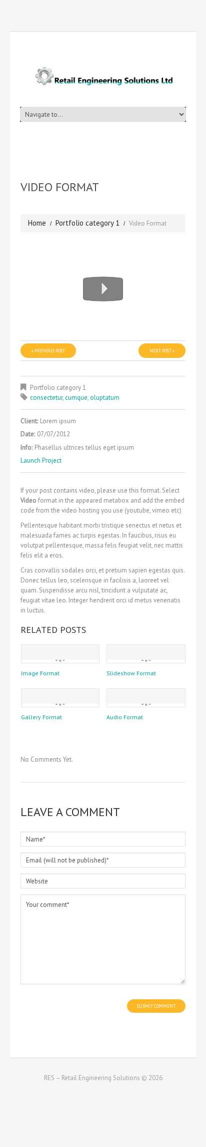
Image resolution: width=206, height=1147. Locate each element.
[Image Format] (61, 652)
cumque (76, 397)
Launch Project (41, 460)
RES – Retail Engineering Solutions (92, 1078)
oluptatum (105, 397)
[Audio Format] (146, 696)
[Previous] (28, 253)
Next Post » (162, 350)
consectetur (46, 397)
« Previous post (48, 350)
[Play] (43, 253)
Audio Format (124, 717)
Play (103, 289)
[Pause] (58, 253)
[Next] (73, 253)
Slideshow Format (131, 673)
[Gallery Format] (61, 696)
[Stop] (88, 253)
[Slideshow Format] (146, 652)
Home (37, 223)
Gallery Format (41, 717)
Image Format (40, 673)
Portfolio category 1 (88, 223)
